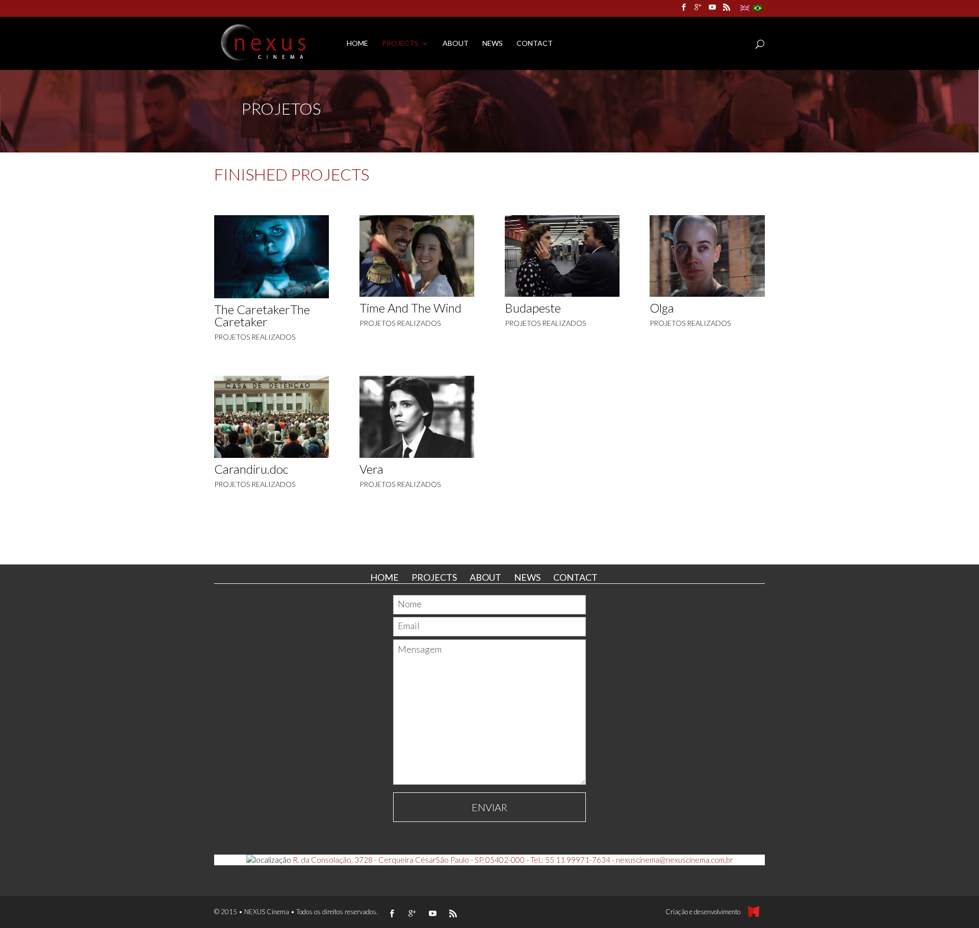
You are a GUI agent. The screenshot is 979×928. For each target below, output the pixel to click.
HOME (357, 43)
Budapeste (533, 307)
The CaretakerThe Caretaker (262, 315)
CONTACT (535, 43)
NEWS (492, 43)
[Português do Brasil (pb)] (757, 7)
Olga (662, 307)
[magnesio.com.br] (756, 911)
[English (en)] (745, 7)
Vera (371, 468)
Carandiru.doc (251, 468)
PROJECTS (400, 43)
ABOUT (456, 43)
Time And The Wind (410, 307)
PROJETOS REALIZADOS (254, 336)
